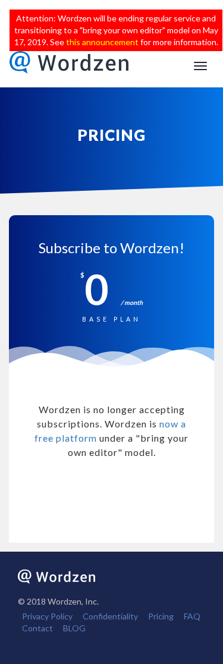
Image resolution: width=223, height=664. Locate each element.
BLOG (74, 628)
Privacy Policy (47, 616)
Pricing (161, 616)
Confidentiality (110, 616)
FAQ (192, 616)
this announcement (102, 42)
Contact (37, 628)
